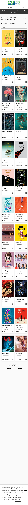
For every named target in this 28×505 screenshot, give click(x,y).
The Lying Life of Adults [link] (20, 214)
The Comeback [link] (18, 353)
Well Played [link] (5, 48)
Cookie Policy (18, 501)
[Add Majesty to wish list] (13, 276)
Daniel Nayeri (19, 105)
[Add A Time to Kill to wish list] (13, 248)
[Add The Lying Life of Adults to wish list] (26, 221)
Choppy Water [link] (5, 353)
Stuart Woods (5, 355)
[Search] (2, 7)
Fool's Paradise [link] (5, 159)
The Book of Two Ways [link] (7, 75)
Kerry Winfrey (5, 327)
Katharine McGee (6, 271)
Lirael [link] (16, 75)
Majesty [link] (4, 270)
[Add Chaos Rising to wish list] (26, 165)
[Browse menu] (25, 7)
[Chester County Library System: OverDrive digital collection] (14, 3)
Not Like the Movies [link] (7, 325)
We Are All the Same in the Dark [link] (20, 186)
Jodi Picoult (5, 77)
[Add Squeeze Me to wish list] (26, 248)
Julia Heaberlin (19, 188)
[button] (23, 19)
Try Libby (4, 11)
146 (17, 365)
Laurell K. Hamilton (20, 299)
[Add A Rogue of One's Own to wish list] (13, 221)
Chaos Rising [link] (18, 159)
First (9, 368)
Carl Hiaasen (19, 244)
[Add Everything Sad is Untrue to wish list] (26, 110)
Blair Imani (19, 271)
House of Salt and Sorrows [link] (7, 131)
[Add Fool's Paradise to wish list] (13, 165)
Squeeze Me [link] (18, 242)
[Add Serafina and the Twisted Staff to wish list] (13, 304)
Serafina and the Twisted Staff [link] (7, 297)
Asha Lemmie (6, 105)
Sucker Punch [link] (18, 297)
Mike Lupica (5, 160)
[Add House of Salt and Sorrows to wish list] (13, 137)
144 (12, 365)
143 (9, 365)
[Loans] (23, 7)
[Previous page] (7, 365)
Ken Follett (19, 133)
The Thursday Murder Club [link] (20, 48)
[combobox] (11, 7)
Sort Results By (4, 23)
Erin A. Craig (5, 133)
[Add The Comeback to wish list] (26, 360)
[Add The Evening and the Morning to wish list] (26, 137)
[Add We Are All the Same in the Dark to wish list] (26, 193)
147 (20, 365)
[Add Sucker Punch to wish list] (26, 304)
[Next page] (22, 365)
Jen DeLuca (5, 49)
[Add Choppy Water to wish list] (13, 360)
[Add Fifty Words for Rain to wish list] (13, 110)
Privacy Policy (14, 489)
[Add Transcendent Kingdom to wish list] (13, 193)
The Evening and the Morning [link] (20, 131)
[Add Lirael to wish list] (26, 82)
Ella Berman (19, 355)
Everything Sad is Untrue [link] (20, 103)
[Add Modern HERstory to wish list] (26, 276)
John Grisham (6, 244)
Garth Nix (18, 77)
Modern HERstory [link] (19, 270)
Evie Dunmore (6, 216)
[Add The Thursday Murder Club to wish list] (26, 54)
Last (20, 368)
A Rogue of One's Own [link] (7, 214)
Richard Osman (19, 49)
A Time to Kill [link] (5, 242)
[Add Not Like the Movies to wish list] (13, 332)
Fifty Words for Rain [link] (6, 103)
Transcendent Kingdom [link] (7, 186)
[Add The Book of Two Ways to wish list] (13, 82)
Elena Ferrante (19, 216)
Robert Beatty (6, 299)
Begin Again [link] (18, 325)
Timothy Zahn (19, 160)
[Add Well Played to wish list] (13, 54)
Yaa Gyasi (5, 188)
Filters (3, 27)
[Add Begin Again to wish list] (26, 332)
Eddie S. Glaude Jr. (20, 327)
